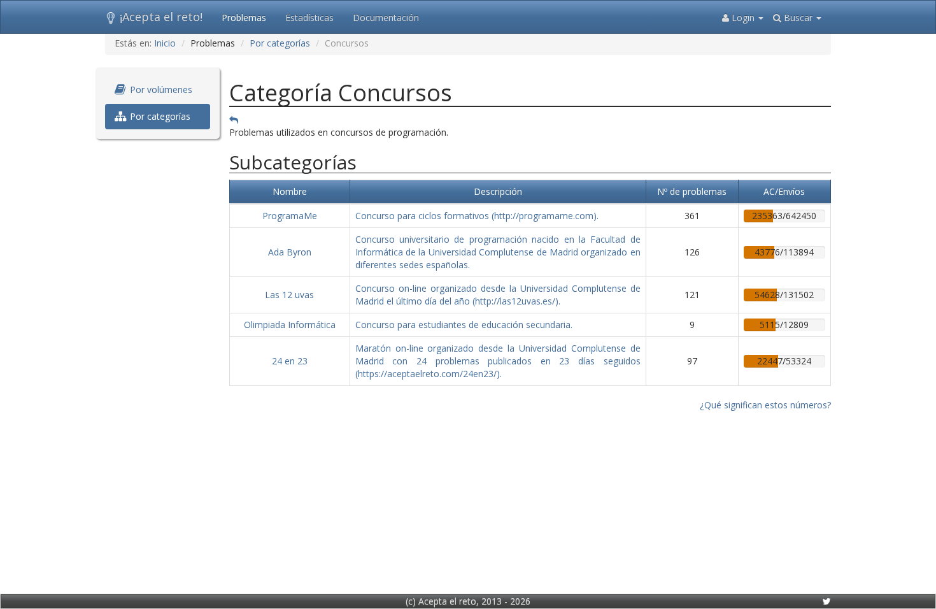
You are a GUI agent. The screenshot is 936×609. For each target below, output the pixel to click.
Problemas (244, 17)
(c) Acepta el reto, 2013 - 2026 (468, 601)
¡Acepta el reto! (161, 16)
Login (743, 17)
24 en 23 (290, 361)
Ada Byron (289, 252)
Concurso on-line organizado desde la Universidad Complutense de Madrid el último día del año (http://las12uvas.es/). (498, 294)
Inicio (165, 43)
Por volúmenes (159, 89)
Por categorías (280, 43)
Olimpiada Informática (290, 325)
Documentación (386, 17)
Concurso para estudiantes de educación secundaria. (463, 325)
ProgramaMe (289, 216)
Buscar (798, 17)
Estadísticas (309, 17)
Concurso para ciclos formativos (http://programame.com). (477, 216)
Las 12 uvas (289, 295)
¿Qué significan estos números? (765, 405)
